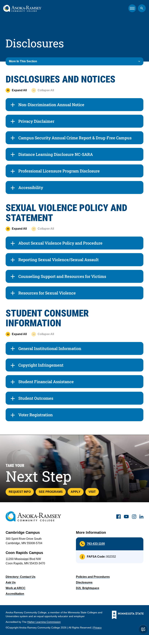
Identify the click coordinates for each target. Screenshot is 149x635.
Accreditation (15, 593)
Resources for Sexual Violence (47, 293)
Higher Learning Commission (44, 621)
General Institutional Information (49, 348)
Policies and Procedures (93, 576)
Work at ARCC (15, 588)
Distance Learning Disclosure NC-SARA (55, 154)
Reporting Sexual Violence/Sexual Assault (58, 259)
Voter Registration (35, 414)
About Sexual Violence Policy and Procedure (60, 243)
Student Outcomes (35, 398)
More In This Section (23, 61)
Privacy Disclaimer (36, 121)
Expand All (19, 90)
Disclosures (84, 582)
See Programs (51, 491)
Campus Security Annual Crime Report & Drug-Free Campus (75, 137)
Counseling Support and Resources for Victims (62, 276)
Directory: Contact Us (20, 576)
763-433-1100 (96, 543)
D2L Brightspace (87, 588)
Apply (75, 491)
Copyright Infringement (40, 365)
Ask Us (11, 582)
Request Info (20, 491)
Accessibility (30, 187)
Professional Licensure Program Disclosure (59, 171)
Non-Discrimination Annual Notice (51, 104)
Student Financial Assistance (46, 381)
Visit (92, 491)
